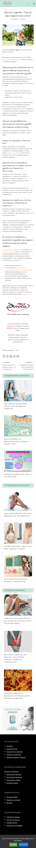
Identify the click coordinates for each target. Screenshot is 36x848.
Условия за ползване (13, 800)
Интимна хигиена (12, 783)
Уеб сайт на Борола (13, 820)
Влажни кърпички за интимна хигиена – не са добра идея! (8, 366)
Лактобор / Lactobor (8, 252)
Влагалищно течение (13, 780)
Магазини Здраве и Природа (16, 757)
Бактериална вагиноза (14, 774)
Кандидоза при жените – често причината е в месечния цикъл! (27, 366)
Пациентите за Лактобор (15, 752)
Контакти (9, 803)
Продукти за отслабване (14, 825)
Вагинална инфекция (11, 771)
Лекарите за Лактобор (14, 754)
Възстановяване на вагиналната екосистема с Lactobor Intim (16, 441)
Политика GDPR (12, 797)
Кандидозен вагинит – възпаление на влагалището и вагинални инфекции (17, 695)
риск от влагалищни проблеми (11, 59)
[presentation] (18, 390)
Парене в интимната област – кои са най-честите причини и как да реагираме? (18, 620)
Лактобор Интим (12, 749)
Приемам (13, 844)
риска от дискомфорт (13, 153)
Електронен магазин (13, 817)
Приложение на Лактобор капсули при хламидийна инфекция (15, 406)
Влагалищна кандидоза (14, 777)
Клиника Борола (12, 822)
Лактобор (10, 746)
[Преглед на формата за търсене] (28, 4)
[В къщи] (2, 8)
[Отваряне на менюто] (34, 3)
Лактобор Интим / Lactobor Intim (12, 249)
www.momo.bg (27, 294)
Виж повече (23, 844)
